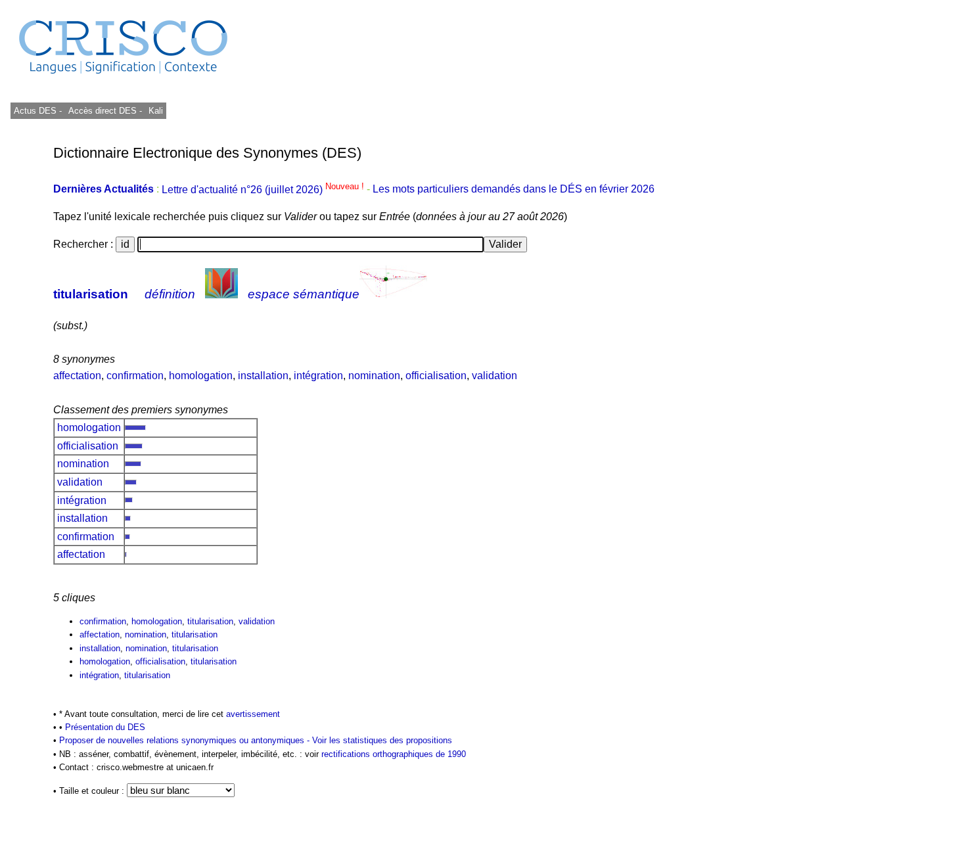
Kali (156, 111)
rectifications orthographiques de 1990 (393, 754)
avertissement (253, 714)
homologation (201, 375)
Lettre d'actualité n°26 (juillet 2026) (264, 189)
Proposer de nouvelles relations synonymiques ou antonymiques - (185, 740)
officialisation (436, 375)
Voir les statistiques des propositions (382, 740)
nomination (374, 375)
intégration (318, 375)
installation (263, 375)
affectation (77, 375)
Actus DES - (38, 111)
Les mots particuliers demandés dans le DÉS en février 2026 (514, 189)
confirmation (135, 375)
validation (494, 375)
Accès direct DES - (105, 111)
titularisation (90, 294)
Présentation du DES (105, 727)
